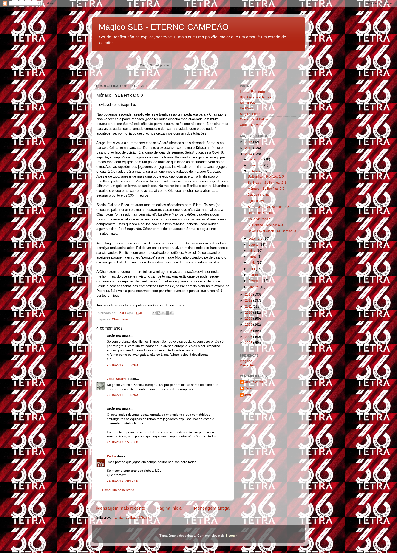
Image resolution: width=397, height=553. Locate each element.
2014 (249, 154)
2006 (249, 337)
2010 (249, 312)
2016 (249, 142)
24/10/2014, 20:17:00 (122, 481)
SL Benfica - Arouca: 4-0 (265, 225)
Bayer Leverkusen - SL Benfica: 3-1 (273, 231)
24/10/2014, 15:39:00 (122, 442)
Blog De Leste (250, 114)
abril (252, 269)
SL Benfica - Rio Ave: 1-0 (266, 176)
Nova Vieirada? (259, 219)
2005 (249, 342)
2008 (249, 324)
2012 (249, 300)
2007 (249, 331)
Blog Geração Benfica (256, 97)
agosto (254, 244)
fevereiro (255, 280)
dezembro (256, 159)
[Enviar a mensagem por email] (154, 313)
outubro (255, 171)
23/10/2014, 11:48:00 (122, 395)
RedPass (246, 108)
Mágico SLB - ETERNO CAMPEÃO (164, 27)
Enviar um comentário (118, 490)
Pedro (111, 456)
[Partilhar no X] (163, 313)
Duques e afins (258, 194)
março (254, 274)
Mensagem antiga (212, 508)
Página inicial (169, 508)
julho (252, 250)
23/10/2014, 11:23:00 (122, 365)
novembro (256, 165)
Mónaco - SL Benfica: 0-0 (266, 188)
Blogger (231, 535)
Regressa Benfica (260, 212)
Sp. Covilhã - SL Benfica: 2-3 (268, 207)
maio (253, 262)
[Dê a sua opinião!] (158, 313)
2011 (249, 306)
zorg (247, 394)
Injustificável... (258, 201)
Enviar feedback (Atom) (132, 517)
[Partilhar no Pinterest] (172, 313)
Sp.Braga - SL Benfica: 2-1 (267, 182)
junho (253, 256)
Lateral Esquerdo (252, 91)
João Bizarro (117, 379)
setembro (256, 238)
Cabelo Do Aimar (252, 125)
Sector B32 (248, 102)
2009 (249, 318)
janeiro (254, 287)
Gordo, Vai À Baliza (254, 119)
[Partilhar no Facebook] (167, 313)
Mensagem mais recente (120, 508)
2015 (249, 148)
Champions (120, 319)
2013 (249, 294)
